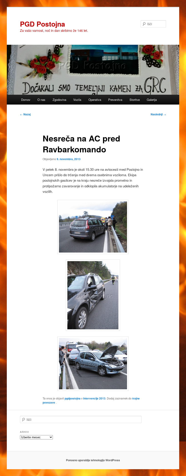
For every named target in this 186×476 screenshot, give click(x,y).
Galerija (152, 99)
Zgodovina (59, 99)
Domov (25, 99)
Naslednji (158, 114)
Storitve (135, 99)
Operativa (94, 99)
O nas (41, 99)
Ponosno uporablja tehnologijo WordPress (93, 460)
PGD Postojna (42, 24)
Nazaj (25, 114)
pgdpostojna (73, 398)
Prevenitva (115, 99)
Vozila (77, 99)
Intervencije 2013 (94, 398)
